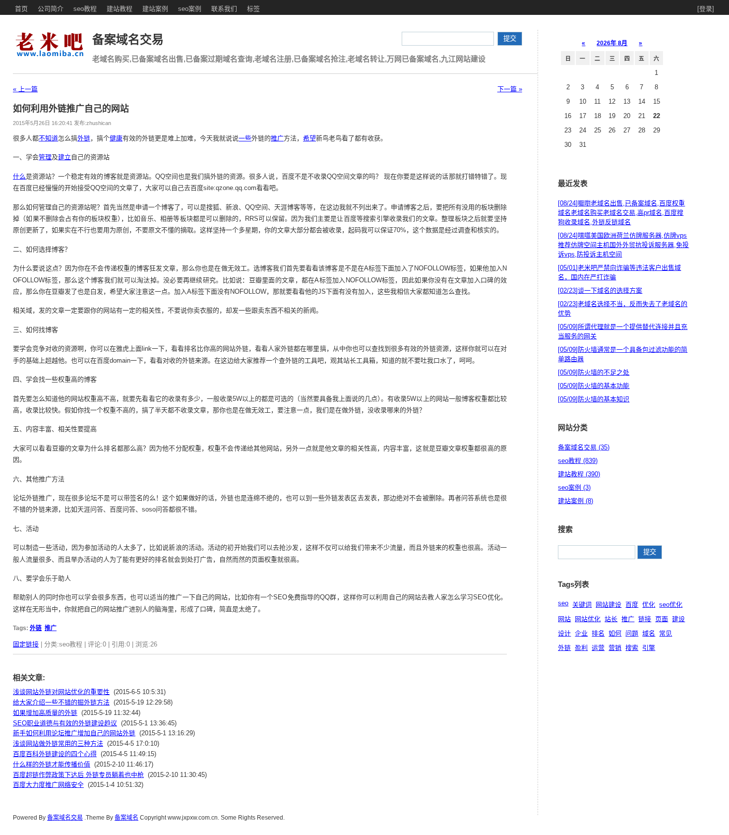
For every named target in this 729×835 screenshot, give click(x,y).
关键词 (582, 604)
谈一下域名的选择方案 (600, 290)
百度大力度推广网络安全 (48, 784)
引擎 (648, 647)
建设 (678, 619)
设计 (564, 633)
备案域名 (126, 817)
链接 (644, 619)
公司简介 (50, 8)
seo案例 (189, 8)
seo (563, 603)
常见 (665, 633)
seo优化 (670, 604)
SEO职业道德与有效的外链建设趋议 (65, 723)
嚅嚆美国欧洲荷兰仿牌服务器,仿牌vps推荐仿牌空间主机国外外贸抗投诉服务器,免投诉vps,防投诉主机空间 (623, 245)
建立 (64, 157)
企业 (581, 633)
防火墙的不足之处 (593, 372)
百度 (631, 604)
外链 (83, 138)
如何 (614, 633)
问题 (631, 633)
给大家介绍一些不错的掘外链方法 (61, 702)
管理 (45, 157)
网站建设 (608, 604)
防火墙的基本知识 (593, 399)
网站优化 (588, 619)
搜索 (631, 647)
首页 (21, 8)
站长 (611, 619)
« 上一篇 (25, 89)
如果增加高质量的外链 (45, 712)
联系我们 (224, 8)
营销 (614, 647)
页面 (661, 619)
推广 (277, 138)
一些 (245, 138)
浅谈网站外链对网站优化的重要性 (61, 692)
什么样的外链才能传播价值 (51, 764)
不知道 (48, 138)
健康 (116, 138)
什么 (19, 176)
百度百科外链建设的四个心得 (55, 754)
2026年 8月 (612, 43)
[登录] (705, 8)
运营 (598, 647)
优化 (648, 604)
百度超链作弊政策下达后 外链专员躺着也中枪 (78, 774)
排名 (598, 633)
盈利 (581, 647)
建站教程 (119, 8)
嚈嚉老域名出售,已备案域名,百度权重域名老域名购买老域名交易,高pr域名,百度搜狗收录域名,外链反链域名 (621, 212)
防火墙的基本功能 (593, 385)
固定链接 (26, 644)
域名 (648, 633)
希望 (309, 138)
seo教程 (85, 8)
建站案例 (155, 8)
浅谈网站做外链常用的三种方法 (58, 743)
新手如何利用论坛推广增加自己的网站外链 (74, 733)
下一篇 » (509, 89)
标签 (253, 8)
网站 (564, 619)
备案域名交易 (128, 39)
